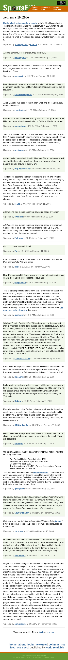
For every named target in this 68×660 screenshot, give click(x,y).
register (50, 632)
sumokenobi (20, 624)
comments (45, 7)
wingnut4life (20, 283)
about (35, 9)
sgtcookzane (21, 126)
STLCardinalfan (22, 425)
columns (57, 7)
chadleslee (20, 110)
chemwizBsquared (23, 94)
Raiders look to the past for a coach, (20, 23)
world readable (55, 647)
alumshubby (20, 555)
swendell (19, 217)
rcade (17, 204)
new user (57, 9)
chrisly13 (19, 444)
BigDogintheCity (22, 169)
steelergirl (19, 76)
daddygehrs (20, 57)
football (33, 44)
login (43, 9)
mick (17, 267)
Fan (16, 251)
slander (57, 521)
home (35, 7)
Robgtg (18, 401)
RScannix (19, 377)
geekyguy (19, 150)
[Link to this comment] (4, 57)
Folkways (19, 238)
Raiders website (41, 473)
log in (41, 632)
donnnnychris (21, 44)
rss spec (22, 647)
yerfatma (19, 531)
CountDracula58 (22, 358)
